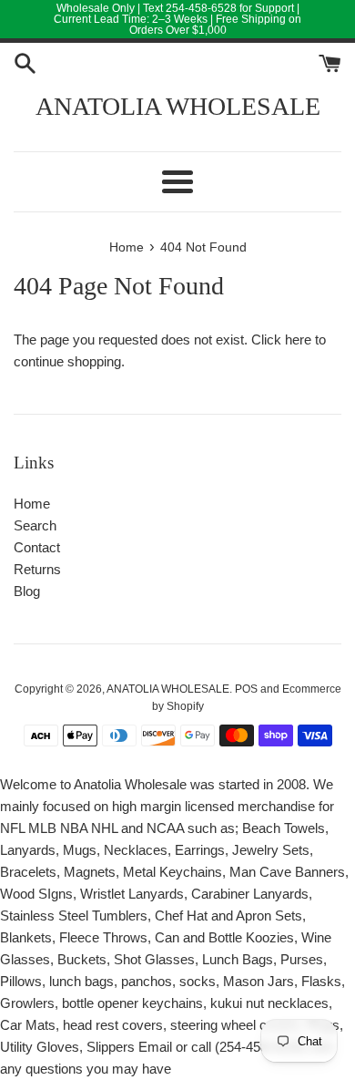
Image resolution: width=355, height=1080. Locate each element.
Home (32, 503)
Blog (27, 591)
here (298, 339)
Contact (37, 547)
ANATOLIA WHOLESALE (178, 106)
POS (246, 689)
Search (35, 525)
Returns (37, 569)
